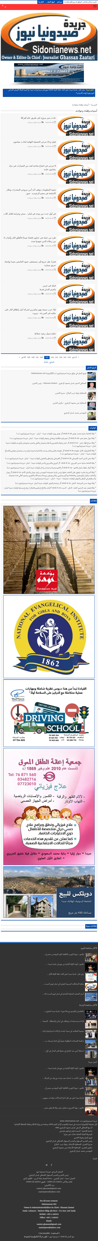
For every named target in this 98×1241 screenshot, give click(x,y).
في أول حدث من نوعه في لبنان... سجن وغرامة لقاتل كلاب (29, 214)
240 (69, 357)
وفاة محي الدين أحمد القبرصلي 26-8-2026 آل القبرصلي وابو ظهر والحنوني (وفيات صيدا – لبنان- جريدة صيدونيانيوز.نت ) (49, 459)
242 (60, 357)
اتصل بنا (41, 2)
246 (41, 357)
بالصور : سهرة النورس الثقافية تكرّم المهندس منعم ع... (64, 954)
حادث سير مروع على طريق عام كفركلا (38, 118)
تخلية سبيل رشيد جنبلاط (45, 333)
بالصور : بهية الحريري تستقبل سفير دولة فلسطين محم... (63, 1108)
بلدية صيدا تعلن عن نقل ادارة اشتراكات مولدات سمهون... (62, 1098)
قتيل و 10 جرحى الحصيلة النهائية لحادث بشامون (34, 142)
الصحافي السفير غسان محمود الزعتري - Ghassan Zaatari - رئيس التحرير (59, 383)
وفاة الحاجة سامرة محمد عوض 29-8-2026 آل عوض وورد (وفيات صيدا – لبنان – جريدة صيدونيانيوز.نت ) (55, 434)
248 (33, 357)
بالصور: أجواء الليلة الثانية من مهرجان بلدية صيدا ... (65, 964)
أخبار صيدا (90, 91)
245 (46, 357)
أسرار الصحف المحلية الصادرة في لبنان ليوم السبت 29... (63, 994)
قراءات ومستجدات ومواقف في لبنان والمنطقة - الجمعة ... (62, 1021)
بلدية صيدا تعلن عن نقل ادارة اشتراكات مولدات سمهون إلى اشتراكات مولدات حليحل (53, 91)
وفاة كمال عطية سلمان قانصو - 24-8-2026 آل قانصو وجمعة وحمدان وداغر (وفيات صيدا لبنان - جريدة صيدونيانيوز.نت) (50, 468)
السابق (74, 357)
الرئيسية (94, 105)
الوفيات (93, 428)
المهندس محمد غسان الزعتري (75, 413)
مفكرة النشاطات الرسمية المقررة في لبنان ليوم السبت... (63, 984)
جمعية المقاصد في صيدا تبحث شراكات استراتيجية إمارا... (62, 1031)
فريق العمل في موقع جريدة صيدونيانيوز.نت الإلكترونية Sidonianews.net (58, 373)
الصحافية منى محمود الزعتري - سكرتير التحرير (69, 403)
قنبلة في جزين (49, 285)
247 (37, 357)
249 (28, 357)
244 (52, 357)
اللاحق (23, 357)
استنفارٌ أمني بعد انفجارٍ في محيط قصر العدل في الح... (64, 1051)
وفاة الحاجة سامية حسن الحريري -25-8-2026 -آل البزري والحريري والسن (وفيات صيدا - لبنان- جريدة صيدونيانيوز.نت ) (50, 463)
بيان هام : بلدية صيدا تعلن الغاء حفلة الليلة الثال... (65, 974)
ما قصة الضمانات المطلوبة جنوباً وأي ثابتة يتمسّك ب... (63, 1041)
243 (56, 357)
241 (64, 357)
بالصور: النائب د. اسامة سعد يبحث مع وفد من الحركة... (63, 1078)
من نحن (59, 2)
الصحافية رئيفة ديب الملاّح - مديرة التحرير (70, 393)
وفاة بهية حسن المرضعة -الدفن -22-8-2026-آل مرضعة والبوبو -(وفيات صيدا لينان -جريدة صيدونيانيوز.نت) (54, 483)
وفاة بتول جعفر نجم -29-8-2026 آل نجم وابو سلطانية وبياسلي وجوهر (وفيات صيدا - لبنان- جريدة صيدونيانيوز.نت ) (52, 438)
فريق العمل (51, 2)
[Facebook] (51, 1165)
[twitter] (47, 1165)
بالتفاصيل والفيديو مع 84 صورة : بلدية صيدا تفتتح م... (63, 1011)
